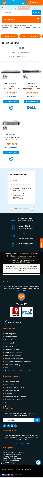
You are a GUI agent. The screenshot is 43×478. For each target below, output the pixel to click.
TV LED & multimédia (11, 460)
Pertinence (21, 57)
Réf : (6, 83)
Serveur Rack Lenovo (30, 36)
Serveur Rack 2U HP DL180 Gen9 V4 (11, 139)
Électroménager (9, 462)
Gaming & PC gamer (11, 457)
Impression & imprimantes (13, 459)
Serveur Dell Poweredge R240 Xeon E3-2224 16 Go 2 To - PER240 (32, 88)
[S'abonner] (37, 420)
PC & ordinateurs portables (13, 453)
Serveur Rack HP (9, 36)
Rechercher (36, 12)
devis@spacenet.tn (14, 321)
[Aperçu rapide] (13, 72)
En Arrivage (11, 96)
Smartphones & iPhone (12, 455)
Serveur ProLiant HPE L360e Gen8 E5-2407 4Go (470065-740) (11, 88)
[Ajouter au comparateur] (9, 72)
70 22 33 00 (21, 443)
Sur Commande (11, 147)
